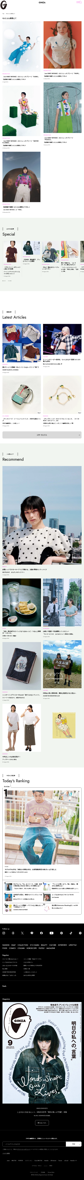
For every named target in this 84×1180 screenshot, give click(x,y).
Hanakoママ (73, 1161)
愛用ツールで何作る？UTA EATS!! (33, 965)
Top (3, 13)
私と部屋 (4, 969)
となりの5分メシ (28, 962)
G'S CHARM (34, 945)
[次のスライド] (7, 280)
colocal (66, 1161)
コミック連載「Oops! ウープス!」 (33, 959)
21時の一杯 (27, 969)
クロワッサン (28, 1161)
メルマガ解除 (6, 1153)
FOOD (4, 948)
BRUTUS (14, 1161)
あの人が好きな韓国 (29, 975)
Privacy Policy (51, 1172)
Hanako (46, 1161)
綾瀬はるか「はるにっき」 (9, 975)
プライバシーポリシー (23, 1149)
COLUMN (21, 948)
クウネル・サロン (37, 1166)
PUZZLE (41, 948)
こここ (45, 1166)
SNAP (13, 945)
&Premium (53, 1161)
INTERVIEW (62, 945)
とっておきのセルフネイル (9, 962)
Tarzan (60, 1161)
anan (8, 1161)
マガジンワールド (34, 1172)
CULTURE (52, 945)
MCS (50, 1166)
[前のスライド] (4, 280)
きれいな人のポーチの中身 (9, 965)
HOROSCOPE (32, 948)
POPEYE (20, 1161)
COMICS (12, 948)
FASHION (5, 945)
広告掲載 (43, 1172)
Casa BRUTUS (38, 1161)
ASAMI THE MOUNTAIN (9, 972)
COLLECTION (23, 945)
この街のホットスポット (30, 972)
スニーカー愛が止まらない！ (10, 959)
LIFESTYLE (73, 945)
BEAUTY (44, 945)
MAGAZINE (51, 948)
